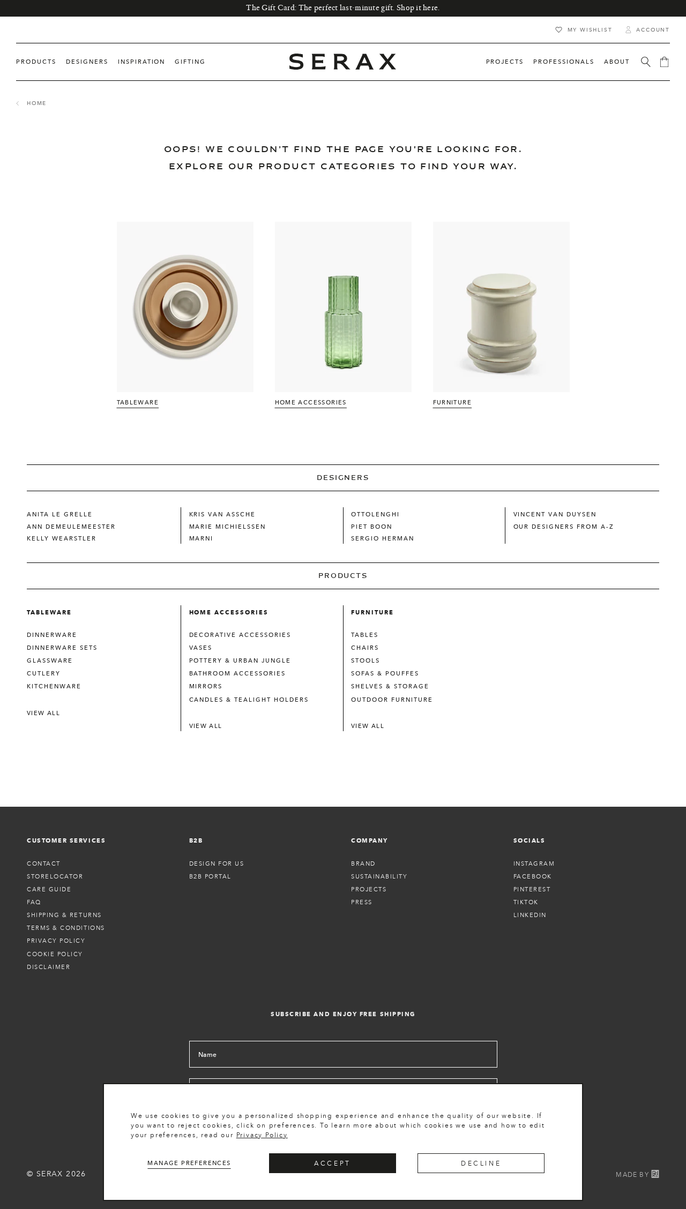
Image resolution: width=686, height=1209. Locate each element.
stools (365, 660)
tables (364, 635)
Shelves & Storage (390, 686)
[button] (36, 61)
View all (43, 713)
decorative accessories (240, 635)
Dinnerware (52, 635)
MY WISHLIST (590, 30)
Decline (481, 1163)
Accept (332, 1163)
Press (361, 902)
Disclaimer (48, 967)
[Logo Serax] (343, 62)
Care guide (49, 889)
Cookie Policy (55, 954)
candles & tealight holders (249, 699)
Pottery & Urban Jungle (240, 660)
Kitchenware (54, 686)
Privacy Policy (262, 1135)
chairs (365, 647)
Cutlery (44, 673)
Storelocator (55, 876)
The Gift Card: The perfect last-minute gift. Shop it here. (342, 8)
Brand (363, 863)
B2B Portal (210, 876)
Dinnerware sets (62, 647)
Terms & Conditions (66, 928)
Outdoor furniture (392, 699)
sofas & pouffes (385, 673)
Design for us (216, 863)
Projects (368, 889)
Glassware (50, 660)
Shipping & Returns (64, 915)
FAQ (34, 902)
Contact (44, 863)
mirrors (206, 686)
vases (201, 647)
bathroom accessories (237, 673)
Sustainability (379, 876)
